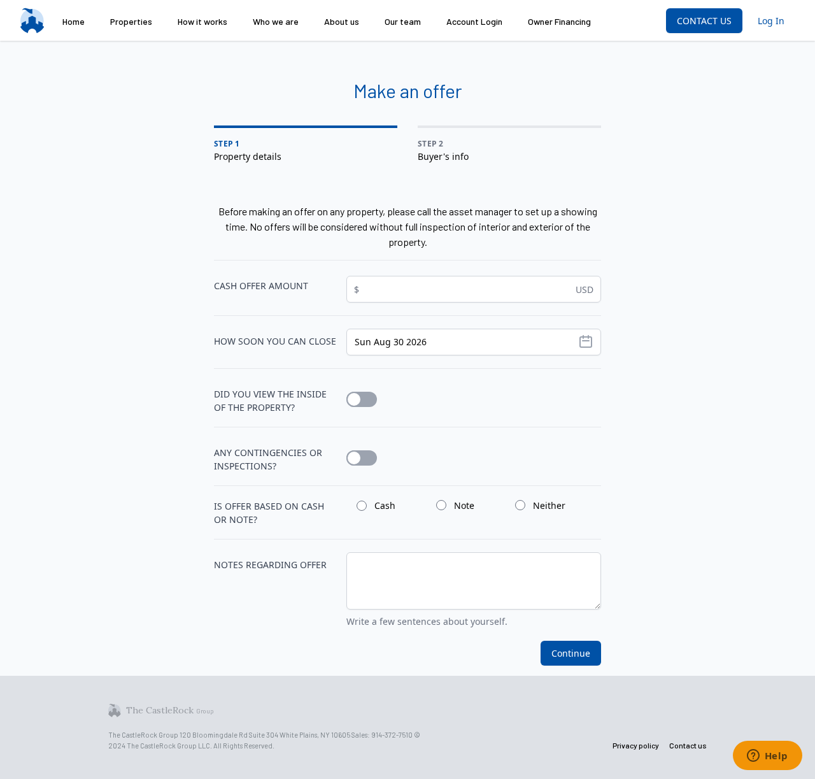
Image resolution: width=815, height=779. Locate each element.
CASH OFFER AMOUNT (261, 286)
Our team (403, 21)
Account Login (474, 21)
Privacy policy (636, 745)
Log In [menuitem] (771, 21)
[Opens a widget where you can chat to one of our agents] (767, 757)
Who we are (276, 21)
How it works (202, 21)
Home (73, 21)
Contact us (688, 745)
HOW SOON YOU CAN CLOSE (275, 341)
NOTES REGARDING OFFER (270, 565)
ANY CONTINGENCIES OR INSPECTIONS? (268, 459)
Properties (131, 21)
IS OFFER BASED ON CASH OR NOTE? (269, 512)
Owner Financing (559, 21)
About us (341, 21)
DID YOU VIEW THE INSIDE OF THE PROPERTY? (270, 400)
